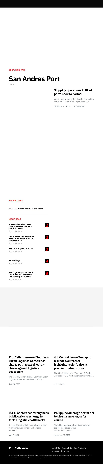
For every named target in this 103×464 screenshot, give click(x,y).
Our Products (80, 448)
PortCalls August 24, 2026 (21, 248)
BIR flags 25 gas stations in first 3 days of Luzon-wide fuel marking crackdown (21, 274)
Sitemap (65, 451)
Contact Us (67, 448)
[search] (91, 4)
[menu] (10, 4)
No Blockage (14, 260)
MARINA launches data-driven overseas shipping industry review (20, 226)
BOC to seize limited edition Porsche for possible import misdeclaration (21, 238)
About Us (56, 448)
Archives (55, 451)
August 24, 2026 (15, 231)
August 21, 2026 (15, 279)
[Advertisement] (51, 45)
